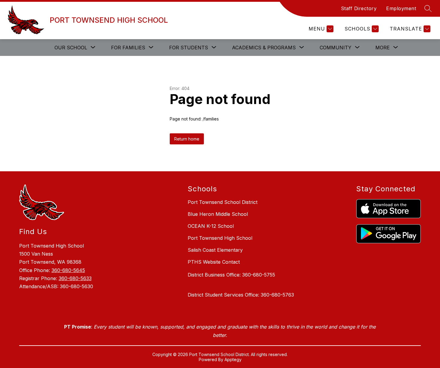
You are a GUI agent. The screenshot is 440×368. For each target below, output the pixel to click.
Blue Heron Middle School (218, 214)
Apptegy (233, 359)
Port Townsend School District (222, 202)
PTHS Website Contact (214, 262)
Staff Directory (359, 8)
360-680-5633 (75, 278)
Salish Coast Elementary (215, 250)
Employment (401, 8)
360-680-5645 (68, 270)
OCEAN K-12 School (211, 226)
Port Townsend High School (220, 238)
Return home (186, 138)
